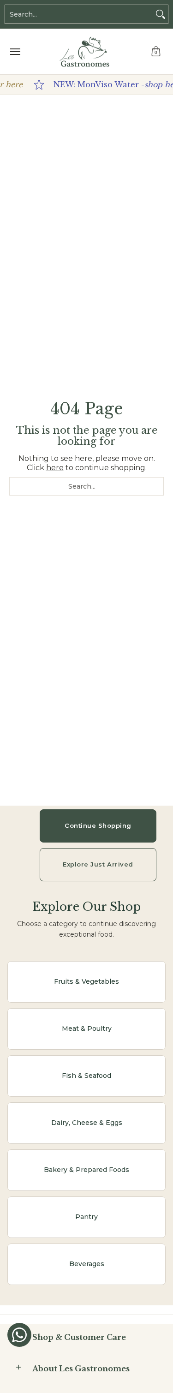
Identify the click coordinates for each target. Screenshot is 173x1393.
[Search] (160, 14)
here (55, 467)
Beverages (86, 1264)
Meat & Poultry (87, 1028)
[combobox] (79, 14)
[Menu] (14, 51)
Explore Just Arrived (98, 864)
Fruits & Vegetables (86, 981)
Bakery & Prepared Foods (86, 1170)
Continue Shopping (98, 825)
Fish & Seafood (86, 1075)
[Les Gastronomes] (84, 52)
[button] (156, 51)
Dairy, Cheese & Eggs (86, 1122)
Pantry (86, 1217)
